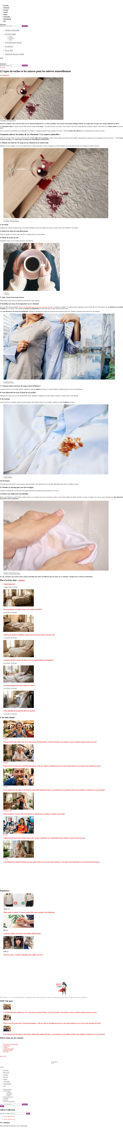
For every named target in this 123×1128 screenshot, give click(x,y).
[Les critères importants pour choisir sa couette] (63, 674)
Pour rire (9, 50)
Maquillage (11, 38)
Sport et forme (8, 810)
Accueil (6, 5)
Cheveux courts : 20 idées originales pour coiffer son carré (23, 955)
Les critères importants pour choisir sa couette (19, 685)
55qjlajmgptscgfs (9, 584)
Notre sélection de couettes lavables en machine (19, 711)
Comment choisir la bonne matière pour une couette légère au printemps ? (28, 660)
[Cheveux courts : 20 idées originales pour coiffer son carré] (63, 942)
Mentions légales (7, 1050)
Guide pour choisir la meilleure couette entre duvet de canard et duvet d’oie (29, 635)
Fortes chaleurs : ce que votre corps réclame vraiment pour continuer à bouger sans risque (34, 814)
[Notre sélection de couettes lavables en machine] (63, 699)
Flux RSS (6, 1051)
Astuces (6, 7)
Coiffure (6, 17)
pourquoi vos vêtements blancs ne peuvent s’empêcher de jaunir (35, 307)
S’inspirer (9, 46)
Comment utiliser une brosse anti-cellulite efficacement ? (22, 933)
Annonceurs (6, 1045)
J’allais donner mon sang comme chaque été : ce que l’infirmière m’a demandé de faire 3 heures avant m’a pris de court (44, 838)
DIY (4, 21)
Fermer (2, 1067)
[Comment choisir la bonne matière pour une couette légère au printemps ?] (63, 649)
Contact (5, 1047)
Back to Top (3, 1056)
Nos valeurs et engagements (10, 1044)
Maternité (7, 19)
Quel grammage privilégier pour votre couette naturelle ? (22, 609)
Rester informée (12, 30)
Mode (5, 14)
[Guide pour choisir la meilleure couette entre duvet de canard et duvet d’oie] (63, 623)
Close (2, 1106)
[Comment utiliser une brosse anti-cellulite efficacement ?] (63, 921)
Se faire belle (10, 34)
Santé (5, 12)
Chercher (25, 26)
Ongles (10, 39)
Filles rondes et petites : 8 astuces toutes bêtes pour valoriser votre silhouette (29, 912)
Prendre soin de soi (13, 42)
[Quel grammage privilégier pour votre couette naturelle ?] (63, 598)
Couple (5, 10)
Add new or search (5, 1113)
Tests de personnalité (14, 54)
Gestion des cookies (8, 1048)
